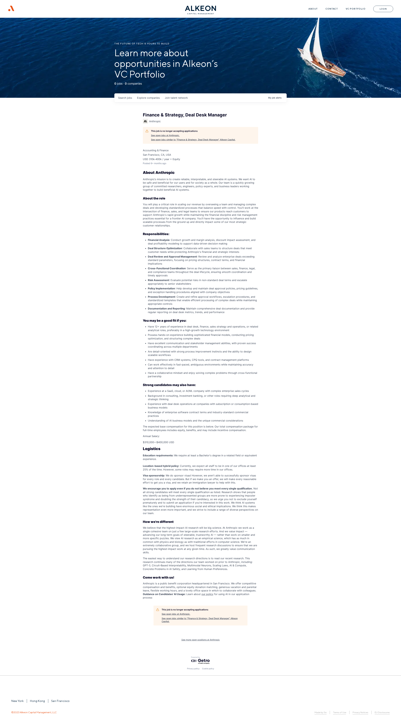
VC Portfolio (355, 9)
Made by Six (321, 712)
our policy (207, 594)
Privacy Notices (360, 712)
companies (148, 97)
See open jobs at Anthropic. (165, 135)
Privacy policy (193, 668)
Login (383, 9)
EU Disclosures (382, 712)
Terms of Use (339, 712)
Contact (331, 9)
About (313, 9)
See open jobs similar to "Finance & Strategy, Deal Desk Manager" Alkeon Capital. (193, 139)
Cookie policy (208, 668)
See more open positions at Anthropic (200, 639)
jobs (125, 97)
